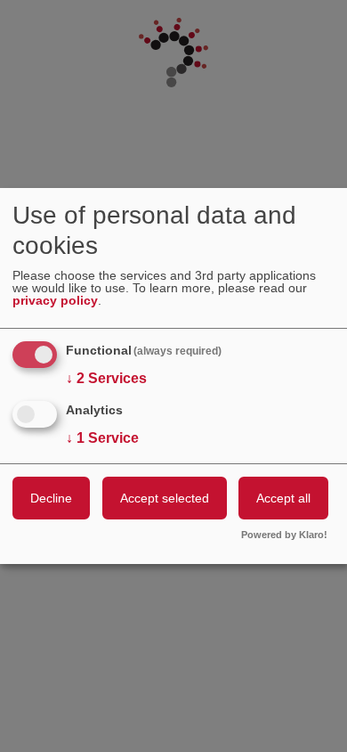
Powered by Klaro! (284, 535)
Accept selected (164, 498)
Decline (51, 498)
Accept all (283, 498)
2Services (106, 378)
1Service (102, 437)
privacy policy (55, 300)
